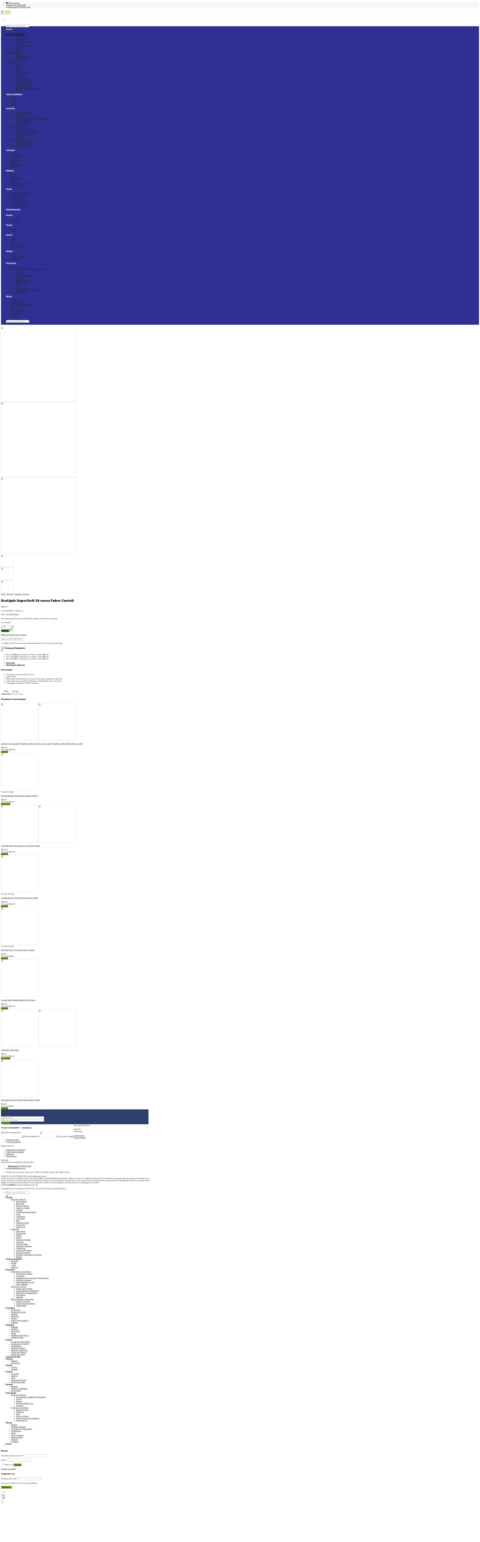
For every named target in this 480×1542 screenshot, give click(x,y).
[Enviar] (7, 324)
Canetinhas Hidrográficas (26, 46)
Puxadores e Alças (18, 156)
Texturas (14, 315)
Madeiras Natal (17, 185)
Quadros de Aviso (23, 142)
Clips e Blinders (22, 125)
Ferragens (10, 150)
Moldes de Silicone (18, 302)
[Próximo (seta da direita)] (4, 1494)
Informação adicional (15, 665)
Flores (18, 271)
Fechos (14, 162)
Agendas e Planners (24, 80)
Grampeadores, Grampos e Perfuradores (32, 119)
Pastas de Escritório (24, 129)
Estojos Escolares (23, 86)
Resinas (9, 251)
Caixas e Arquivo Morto (25, 144)
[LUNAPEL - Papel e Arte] (6, 12)
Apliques (14, 174)
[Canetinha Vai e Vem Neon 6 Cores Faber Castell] (38, 842)
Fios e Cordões (22, 288)
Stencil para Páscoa (18, 245)
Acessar (17, 1465)
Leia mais (4, 906)
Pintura (9, 215)
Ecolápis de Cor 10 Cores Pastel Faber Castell (19, 898)
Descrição (10, 663)
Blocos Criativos (22, 39)
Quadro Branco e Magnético (27, 131)
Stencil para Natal (18, 247)
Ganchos (14, 158)
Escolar (9, 29)
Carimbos (15, 317)
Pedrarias (20, 284)
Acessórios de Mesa (24, 114)
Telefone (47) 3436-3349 (16, 5)
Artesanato (11, 263)
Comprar (5, 631)
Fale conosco (11, 1156)
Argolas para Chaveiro (20, 280)
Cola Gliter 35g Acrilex (10, 1050)
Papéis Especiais (13, 209)
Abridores (15, 160)
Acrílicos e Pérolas (18, 267)
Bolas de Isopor (22, 282)
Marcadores (21, 67)
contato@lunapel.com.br (16, 1168)
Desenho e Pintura (18, 33)
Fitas (18, 286)
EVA (18, 54)
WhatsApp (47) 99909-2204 (19, 7)
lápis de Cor (20, 61)
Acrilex (13, 100)
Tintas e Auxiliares (14, 94)
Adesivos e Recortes (19, 201)
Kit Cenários (16, 259)
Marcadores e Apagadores (26, 133)
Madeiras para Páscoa (20, 183)
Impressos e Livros (18, 127)
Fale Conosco (13, 3)
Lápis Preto (20, 65)
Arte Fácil (15, 239)
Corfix (13, 102)
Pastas (19, 71)
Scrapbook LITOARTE (20, 195)
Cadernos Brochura (24, 84)
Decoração (15, 179)
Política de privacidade (15, 1152)
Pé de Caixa (15, 154)
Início (3, 594)
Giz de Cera (20, 58)
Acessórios (15, 221)
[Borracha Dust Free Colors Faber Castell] (19, 944)
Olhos (13, 309)
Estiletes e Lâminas (23, 121)
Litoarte (14, 241)
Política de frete (12, 1140)
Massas (14, 300)
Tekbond (14, 104)
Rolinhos (14, 219)
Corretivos (20, 52)
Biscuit (9, 296)
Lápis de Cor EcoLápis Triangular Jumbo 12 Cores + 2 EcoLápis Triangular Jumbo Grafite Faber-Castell (42, 744)
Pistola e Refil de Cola (24, 275)
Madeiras (10, 171)
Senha (4, 1460)
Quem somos (79, 1135)
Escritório (10, 108)
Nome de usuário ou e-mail (12, 1456)
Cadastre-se (6, 1487)
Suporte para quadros (19, 165)
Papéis (18, 69)
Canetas (19, 43)
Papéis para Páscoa (18, 203)
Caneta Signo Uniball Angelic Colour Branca (18, 1000)
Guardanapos (16, 197)
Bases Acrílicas (17, 313)
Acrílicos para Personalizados (28, 290)
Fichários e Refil (22, 56)
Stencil (9, 235)
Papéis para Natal (18, 205)
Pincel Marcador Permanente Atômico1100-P (19, 796)
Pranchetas (20, 135)
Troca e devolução (13, 1142)
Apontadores (21, 35)
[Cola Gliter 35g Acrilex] (38, 1046)
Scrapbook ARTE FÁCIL (20, 193)
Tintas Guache (22, 77)
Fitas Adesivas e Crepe (25, 123)
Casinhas (14, 177)
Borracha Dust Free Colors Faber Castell (17, 950)
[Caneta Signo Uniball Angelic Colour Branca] (19, 996)
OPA (13, 243)
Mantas (19, 273)
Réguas (19, 90)
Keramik (14, 231)
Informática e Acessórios (21, 112)
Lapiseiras (15, 63)
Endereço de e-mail (9, 1479)
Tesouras (20, 75)
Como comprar (80, 1138)
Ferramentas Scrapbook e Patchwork (31, 269)
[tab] (79, 663)
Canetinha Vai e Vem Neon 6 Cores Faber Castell (20, 846)
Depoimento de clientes (15, 1150)
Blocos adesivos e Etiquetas (22, 140)
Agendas (19, 138)
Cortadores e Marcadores (21, 304)
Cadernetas (20, 82)
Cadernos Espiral (23, 41)
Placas (13, 181)
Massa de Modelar (23, 73)
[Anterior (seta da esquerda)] (2, 1494)
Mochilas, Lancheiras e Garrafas (29, 88)
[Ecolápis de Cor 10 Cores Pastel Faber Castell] (19, 892)
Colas (18, 48)
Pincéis (9, 225)
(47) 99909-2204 (19, 1166)
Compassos (20, 50)
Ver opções (5, 804)
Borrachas (20, 37)
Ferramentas (16, 307)
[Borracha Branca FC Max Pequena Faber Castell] (19, 1096)
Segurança (10, 1154)
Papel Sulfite (21, 146)
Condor (14, 229)
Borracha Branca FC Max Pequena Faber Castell (20, 1100)
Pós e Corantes (17, 311)
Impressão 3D (21, 292)
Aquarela (14, 98)
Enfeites (14, 167)
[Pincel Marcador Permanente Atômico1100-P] (19, 790)
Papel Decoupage (18, 199)
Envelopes (20, 116)
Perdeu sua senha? (8, 1469)
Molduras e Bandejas (19, 257)
